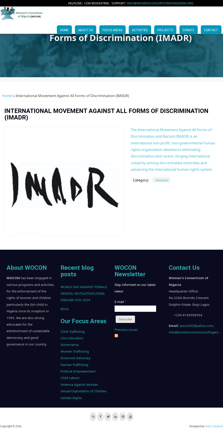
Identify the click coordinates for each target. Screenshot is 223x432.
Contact (211, 30)
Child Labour (70, 378)
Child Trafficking (73, 331)
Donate (188, 30)
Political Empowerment (78, 371)
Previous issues (126, 329)
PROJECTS (165, 30)
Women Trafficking (75, 351)
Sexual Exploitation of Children (83, 391)
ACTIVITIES (140, 30)
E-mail (121, 301)
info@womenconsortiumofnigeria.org (160, 3)
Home (64, 30)
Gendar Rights (71, 398)
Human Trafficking (74, 364)
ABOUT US (85, 30)
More (65, 309)
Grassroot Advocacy (76, 358)
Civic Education (72, 338)
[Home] (21, 13)
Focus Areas (112, 30)
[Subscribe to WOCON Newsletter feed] (116, 336)
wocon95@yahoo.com (196, 325)
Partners (161, 180)
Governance (70, 344)
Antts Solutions (214, 426)
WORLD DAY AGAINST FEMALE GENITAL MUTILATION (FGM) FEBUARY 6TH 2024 (84, 293)
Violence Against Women (79, 384)
